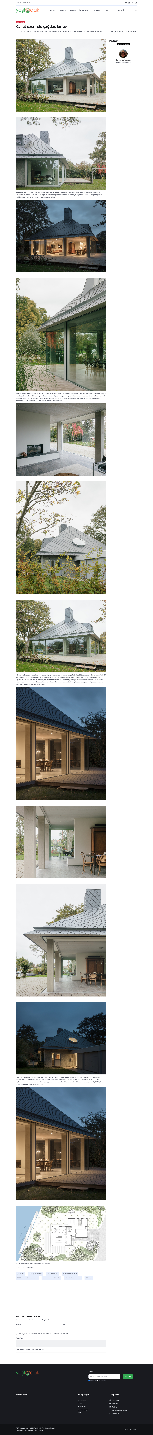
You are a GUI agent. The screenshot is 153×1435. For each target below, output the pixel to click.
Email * (64, 1325)
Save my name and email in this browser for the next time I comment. (43, 1334)
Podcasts (115, 1414)
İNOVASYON (83, 10)
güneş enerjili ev (35, 1274)
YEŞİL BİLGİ (108, 10)
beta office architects (51, 1278)
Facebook (115, 1400)
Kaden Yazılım (38, 1430)
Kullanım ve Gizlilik (82, 1402)
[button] (135, 10)
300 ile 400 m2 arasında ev (27, 1278)
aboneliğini (102, 1381)
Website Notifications (120, 1410)
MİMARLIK (62, 10)
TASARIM (72, 10)
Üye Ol (19, 2)
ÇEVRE (52, 10)
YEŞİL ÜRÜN (96, 10)
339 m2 (88, 1278)
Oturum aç (26, 2)
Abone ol (93, 1381)
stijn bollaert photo (73, 1278)
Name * (18, 1325)
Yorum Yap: (19, 1338)
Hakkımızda (82, 1406)
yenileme (20, 1274)
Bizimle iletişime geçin (83, 1411)
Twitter (114, 1407)
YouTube (115, 1404)
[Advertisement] (61, 1296)
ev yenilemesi (53, 1274)
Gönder (128, 1376)
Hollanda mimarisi (70, 1274)
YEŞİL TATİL (120, 10)
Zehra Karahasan (123, 60)
